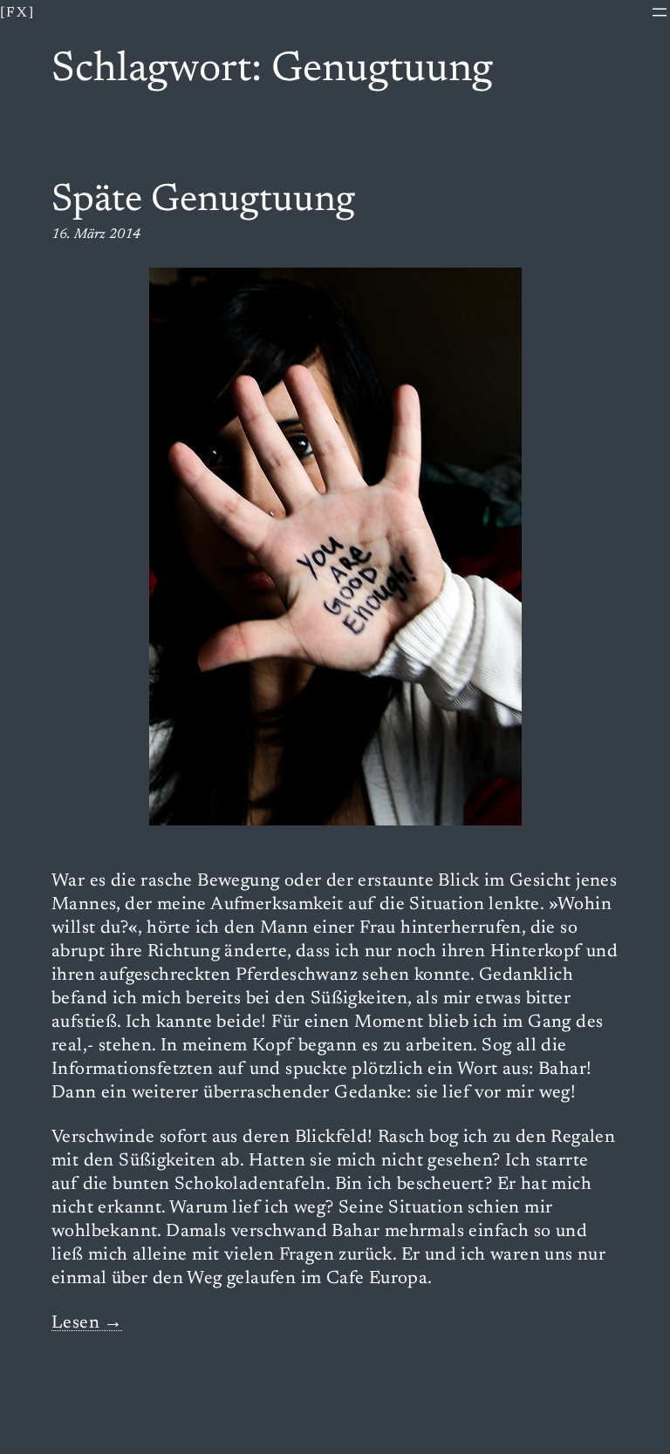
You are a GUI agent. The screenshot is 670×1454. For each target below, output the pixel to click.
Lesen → (87, 1324)
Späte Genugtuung (203, 201)
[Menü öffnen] (659, 12)
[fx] (18, 13)
